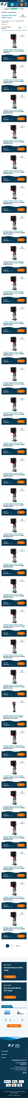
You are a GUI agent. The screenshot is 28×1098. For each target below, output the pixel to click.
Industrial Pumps (12, 12)
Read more (4, 24)
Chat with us (24, 1062)
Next (17, 946)
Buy (21, 58)
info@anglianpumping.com (19, 1060)
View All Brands (14, 1026)
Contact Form (23, 1064)
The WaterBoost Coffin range (13, 968)
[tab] (10, 1020)
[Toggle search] (17, 4)
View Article (10, 977)
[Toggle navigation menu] (25, 4)
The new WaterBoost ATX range (12, 989)
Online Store (4, 12)
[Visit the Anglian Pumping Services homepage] (3, 4)
